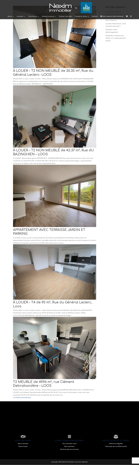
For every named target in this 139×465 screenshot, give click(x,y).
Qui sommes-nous (69, 443)
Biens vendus (23, 443)
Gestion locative (48, 16)
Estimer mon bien (65, 16)
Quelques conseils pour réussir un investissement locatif (115, 38)
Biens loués (23, 446)
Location (20, 16)
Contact (95, 16)
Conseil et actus (81, 16)
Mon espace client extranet (113, 16)
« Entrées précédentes (22, 397)
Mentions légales (116, 443)
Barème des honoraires (69, 449)
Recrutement (69, 446)
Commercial (32, 16)
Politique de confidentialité (116, 446)
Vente (9, 16)
